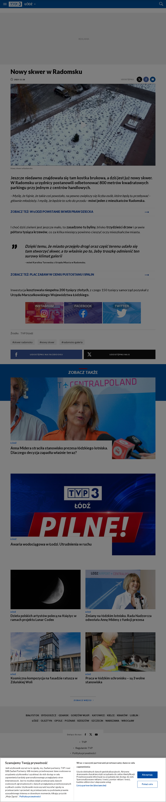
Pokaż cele (147, 784)
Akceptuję (147, 774)
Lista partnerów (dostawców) (91, 785)
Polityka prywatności (30, 796)
